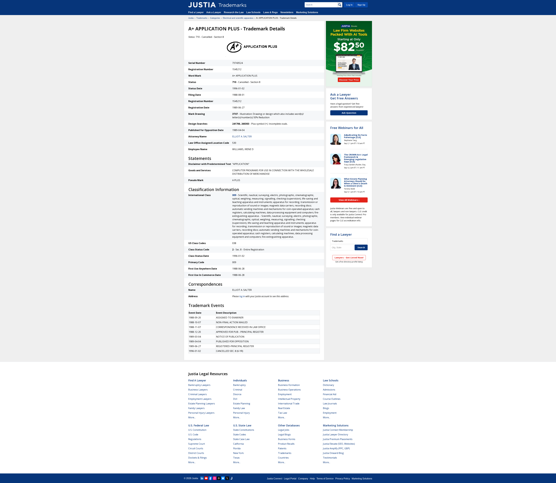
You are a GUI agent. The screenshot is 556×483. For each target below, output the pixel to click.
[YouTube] (206, 478)
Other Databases (289, 425)
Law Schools (253, 12)
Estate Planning (241, 403)
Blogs (326, 408)
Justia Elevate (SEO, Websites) (339, 443)
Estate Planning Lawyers (201, 403)
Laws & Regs (270, 12)
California (238, 443)
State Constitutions (243, 429)
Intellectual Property (289, 398)
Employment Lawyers (199, 398)
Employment (285, 394)
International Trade (288, 403)
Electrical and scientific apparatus (238, 18)
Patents (282, 448)
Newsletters (286, 12)
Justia (191, 18)
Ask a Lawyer (213, 12)
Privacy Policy (342, 478)
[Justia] (202, 4)
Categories (215, 18)
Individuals (240, 380)
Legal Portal (290, 478)
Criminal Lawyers (197, 394)
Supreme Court (196, 443)
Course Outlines (331, 398)
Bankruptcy (239, 385)
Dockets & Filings (197, 457)
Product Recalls (286, 443)
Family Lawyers (196, 408)
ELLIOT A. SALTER (242, 136)
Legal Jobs (283, 429)
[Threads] (219, 478)
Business (283, 380)
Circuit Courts (195, 448)
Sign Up (361, 5)
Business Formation (289, 385)
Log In (349, 5)
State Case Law (241, 439)
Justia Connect (274, 478)
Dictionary (328, 385)
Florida (236, 448)
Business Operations (289, 389)
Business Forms (286, 439)
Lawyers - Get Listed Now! (349, 257)
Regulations (194, 439)
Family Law (239, 408)
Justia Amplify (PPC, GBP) (336, 448)
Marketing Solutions (307, 12)
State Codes (239, 434)
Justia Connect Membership (338, 429)
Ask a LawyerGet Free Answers (344, 96)
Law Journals (330, 403)
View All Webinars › (349, 199)
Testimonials (330, 457)
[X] (227, 478)
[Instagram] (214, 478)
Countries (283, 457)
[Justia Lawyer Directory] (231, 478)
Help (312, 478)
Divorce (237, 394)
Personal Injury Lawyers (201, 412)
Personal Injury (241, 412)
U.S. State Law (242, 425)
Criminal (237, 389)
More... (191, 417)
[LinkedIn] (202, 478)
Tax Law (282, 412)
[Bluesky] (223, 478)
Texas (236, 457)
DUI (235, 398)
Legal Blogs (284, 434)
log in (242, 296)
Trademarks (201, 18)
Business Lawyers (198, 389)
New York (238, 453)
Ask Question (349, 112)
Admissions (329, 389)
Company (303, 478)
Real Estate (284, 408)
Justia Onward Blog (333, 453)
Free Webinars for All (346, 128)
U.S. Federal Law (198, 425)
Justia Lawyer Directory (335, 434)
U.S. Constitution (197, 429)
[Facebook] (210, 478)
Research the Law (234, 12)
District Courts (196, 453)
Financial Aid (329, 394)
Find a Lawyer (196, 12)
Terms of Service (325, 478)
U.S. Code (193, 434)
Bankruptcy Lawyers (199, 385)
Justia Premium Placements (337, 439)
